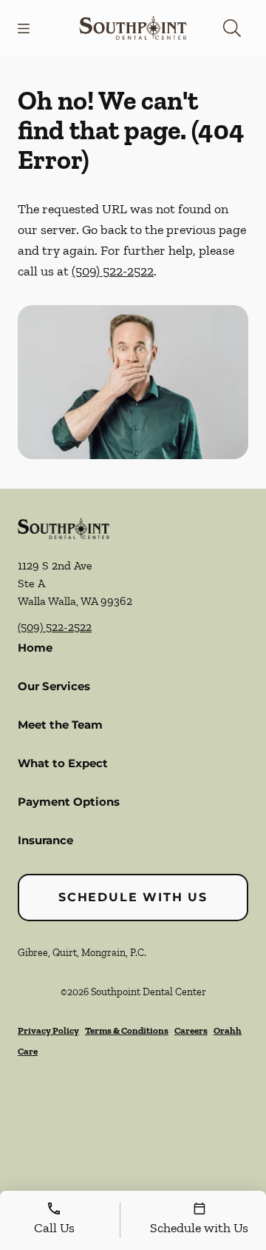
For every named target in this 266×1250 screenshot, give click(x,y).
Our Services (54, 686)
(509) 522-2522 (113, 271)
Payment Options (69, 802)
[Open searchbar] (232, 28)
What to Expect (63, 763)
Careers (191, 1030)
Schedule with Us (133, 897)
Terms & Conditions (126, 1030)
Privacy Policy (48, 1030)
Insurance (45, 840)
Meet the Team (60, 725)
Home (35, 648)
